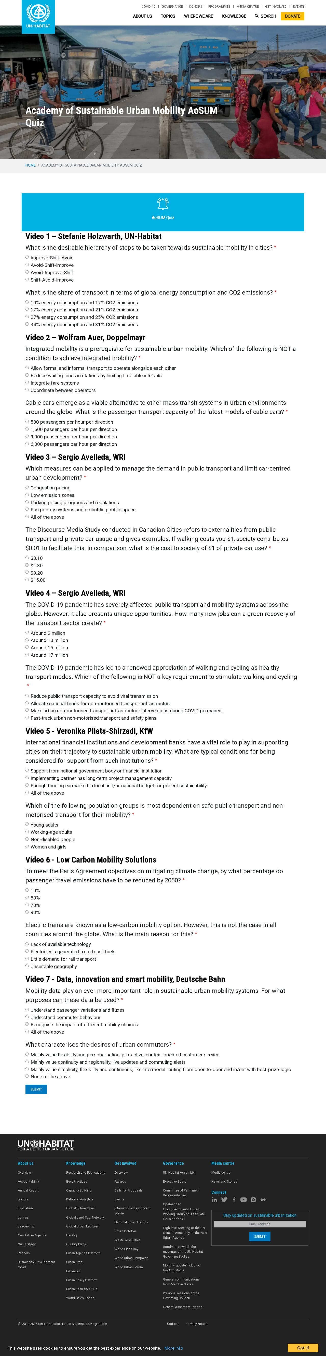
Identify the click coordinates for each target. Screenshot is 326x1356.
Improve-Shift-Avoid (52, 258)
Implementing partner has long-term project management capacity (101, 778)
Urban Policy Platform (82, 1280)
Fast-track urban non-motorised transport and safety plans (93, 718)
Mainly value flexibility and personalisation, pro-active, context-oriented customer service (125, 1055)
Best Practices (76, 1181)
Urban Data (74, 1262)
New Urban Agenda (32, 1235)
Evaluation (25, 1208)
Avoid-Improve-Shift (52, 272)
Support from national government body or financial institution (96, 771)
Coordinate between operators (63, 390)
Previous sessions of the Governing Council (181, 1295)
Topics (168, 16)
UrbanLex (73, 1271)
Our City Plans (76, 1244)
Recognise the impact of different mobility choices (84, 1025)
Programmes (219, 6)
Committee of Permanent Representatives (181, 1192)
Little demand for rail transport (63, 959)
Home (30, 165)
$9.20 (37, 573)
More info (174, 1348)
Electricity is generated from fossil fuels (73, 952)
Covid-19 (148, 6)
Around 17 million (49, 655)
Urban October (125, 1231)
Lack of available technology (61, 944)
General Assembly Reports (182, 1307)
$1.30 (37, 565)
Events (298, 6)
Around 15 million (49, 648)
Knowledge (234, 16)
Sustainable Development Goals (36, 1264)
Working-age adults (51, 832)
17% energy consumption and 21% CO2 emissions (84, 310)
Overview (24, 1172)
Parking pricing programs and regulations (75, 502)
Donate (292, 16)
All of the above (47, 517)
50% (35, 898)
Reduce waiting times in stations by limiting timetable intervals (96, 375)
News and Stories (224, 1181)
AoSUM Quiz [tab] (163, 217)
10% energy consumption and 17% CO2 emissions (84, 303)
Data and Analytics (79, 1199)
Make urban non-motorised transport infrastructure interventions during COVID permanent (127, 711)
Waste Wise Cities (128, 1240)
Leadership (26, 1226)
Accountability (28, 1181)
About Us (142, 16)
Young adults (44, 825)
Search (268, 16)
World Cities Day (126, 1249)
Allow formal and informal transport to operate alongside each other (103, 368)
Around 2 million (48, 633)
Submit (36, 1089)
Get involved (276, 6)
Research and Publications (85, 1172)
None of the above (50, 1077)
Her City (71, 1235)
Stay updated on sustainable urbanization (259, 1215)
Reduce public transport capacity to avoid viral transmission (94, 696)
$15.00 (38, 580)
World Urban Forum (129, 1267)
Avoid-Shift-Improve (52, 265)
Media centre (248, 6)
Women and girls (48, 847)
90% (35, 912)
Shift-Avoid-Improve (52, 280)
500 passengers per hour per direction (72, 422)
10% (35, 890)
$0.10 (37, 558)
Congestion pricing (51, 488)
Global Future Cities (80, 1208)
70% (35, 905)
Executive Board (174, 1181)
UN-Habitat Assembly (179, 1172)
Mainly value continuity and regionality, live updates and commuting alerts (108, 1062)
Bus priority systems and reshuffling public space (83, 510)
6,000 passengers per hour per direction (74, 444)
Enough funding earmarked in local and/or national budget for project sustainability (119, 786)
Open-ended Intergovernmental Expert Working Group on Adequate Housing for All (184, 1211)
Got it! (303, 1347)
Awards (120, 1181)
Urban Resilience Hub (82, 1289)
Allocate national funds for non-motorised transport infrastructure (101, 703)
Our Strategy (27, 1244)
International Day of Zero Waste (133, 1210)
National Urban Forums (131, 1222)
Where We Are (198, 16)
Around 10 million (49, 640)
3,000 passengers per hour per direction (74, 437)
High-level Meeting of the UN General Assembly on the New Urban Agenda (185, 1232)
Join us (23, 1217)
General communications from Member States (181, 1281)
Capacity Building (79, 1190)
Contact (173, 1324)
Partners (24, 1253)
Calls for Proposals (129, 1190)
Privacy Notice (197, 1324)
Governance (172, 6)
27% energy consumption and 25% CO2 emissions (84, 317)
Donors (195, 6)
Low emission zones (52, 495)
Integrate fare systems (55, 383)
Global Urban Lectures (82, 1226)
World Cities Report (80, 1298)
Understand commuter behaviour (66, 1017)
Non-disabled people (53, 839)
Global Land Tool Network (85, 1217)
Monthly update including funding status (181, 1267)
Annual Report (28, 1190)
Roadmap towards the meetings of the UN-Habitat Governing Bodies (183, 1251)
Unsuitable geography (54, 966)
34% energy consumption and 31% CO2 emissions (84, 324)
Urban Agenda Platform (83, 1253)
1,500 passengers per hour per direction (74, 429)
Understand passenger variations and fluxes (78, 1010)
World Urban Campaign (131, 1258)
